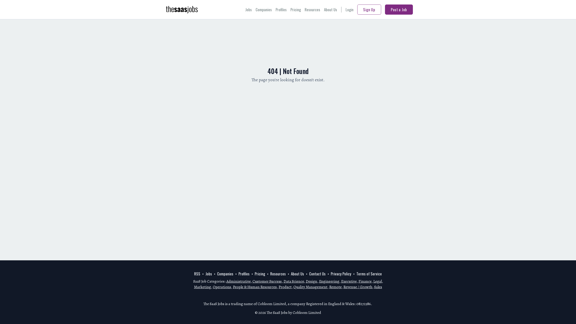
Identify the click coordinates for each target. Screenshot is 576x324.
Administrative (238, 281)
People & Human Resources (255, 287)
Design (311, 281)
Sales (378, 287)
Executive (349, 281)
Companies (264, 9)
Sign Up (369, 9)
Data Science (294, 281)
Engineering (329, 281)
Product (285, 287)
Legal (377, 281)
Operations (222, 287)
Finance (364, 281)
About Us (330, 9)
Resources (312, 9)
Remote (335, 287)
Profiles (281, 9)
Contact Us (317, 274)
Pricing (295, 9)
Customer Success (267, 281)
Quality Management (310, 287)
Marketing (202, 287)
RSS (197, 274)
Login (349, 9)
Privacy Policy (341, 274)
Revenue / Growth (357, 287)
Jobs (248, 9)
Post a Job (399, 9)
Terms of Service (369, 274)
